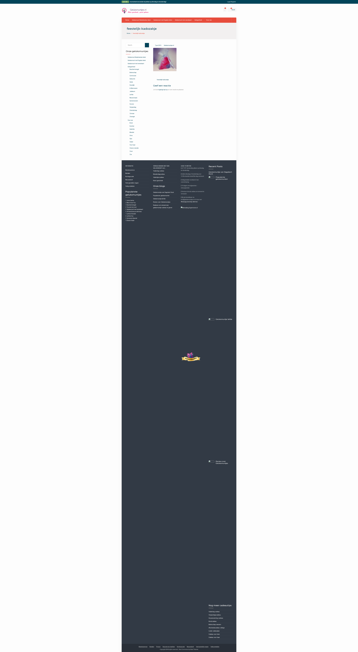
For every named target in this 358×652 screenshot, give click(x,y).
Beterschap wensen (215, 624)
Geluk (131, 82)
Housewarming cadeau (216, 618)
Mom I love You (131, 202)
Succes (132, 104)
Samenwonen (134, 101)
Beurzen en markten (169, 646)
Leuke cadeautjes (214, 631)
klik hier (195, 201)
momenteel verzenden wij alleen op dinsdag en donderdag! (148, 2)
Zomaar (132, 113)
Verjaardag (133, 107)
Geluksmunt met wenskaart (183, 20)
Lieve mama (130, 200)
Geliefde (132, 129)
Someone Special (132, 218)
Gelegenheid (198, 20)
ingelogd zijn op (163, 89)
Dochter (132, 126)
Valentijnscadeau (158, 177)
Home (127, 20)
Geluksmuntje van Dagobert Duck (163, 192)
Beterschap (133, 72)
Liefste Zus (130, 216)
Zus (131, 154)
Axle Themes (194, 649)
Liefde (131, 94)
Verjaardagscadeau (215, 615)
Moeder (132, 132)
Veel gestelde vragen (132, 183)
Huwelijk (132, 85)
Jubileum (132, 91)
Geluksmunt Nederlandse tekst (141, 20)
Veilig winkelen (130, 186)
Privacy (158, 646)
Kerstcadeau (213, 621)
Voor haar (132, 145)
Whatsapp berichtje (186, 201)
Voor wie (209, 20)
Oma (131, 135)
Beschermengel (134, 69)
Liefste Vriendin (131, 214)
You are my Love (131, 207)
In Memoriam (133, 88)
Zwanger (132, 116)
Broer (131, 123)
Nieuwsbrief (129, 180)
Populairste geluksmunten (161, 195)
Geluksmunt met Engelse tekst (162, 20)
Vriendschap (133, 110)
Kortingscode (129, 176)
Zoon (131, 151)
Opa (131, 138)
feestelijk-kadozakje (163, 79)
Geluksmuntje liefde (159, 199)
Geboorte (132, 79)
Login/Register (231, 2)
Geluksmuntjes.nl (169, 45)
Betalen (127, 173)
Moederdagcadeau (159, 174)
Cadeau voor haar (214, 637)
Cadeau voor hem (214, 634)
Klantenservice (130, 170)
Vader (131, 142)
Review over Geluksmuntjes (161, 202)
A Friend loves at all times (134, 211)
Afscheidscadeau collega (217, 628)
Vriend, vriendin (134, 148)
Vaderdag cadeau (158, 171)
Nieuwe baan (133, 97)
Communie (133, 75)
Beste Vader (130, 220)
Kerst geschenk (158, 180)
